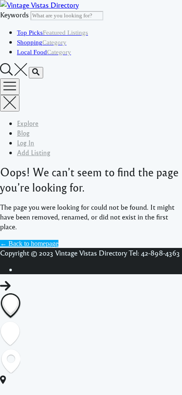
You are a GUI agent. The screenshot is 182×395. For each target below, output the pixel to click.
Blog (23, 133)
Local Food (44, 52)
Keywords (14, 14)
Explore (28, 123)
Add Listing (33, 152)
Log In (25, 143)
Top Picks (52, 32)
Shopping (41, 42)
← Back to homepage (29, 243)
